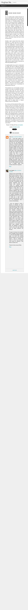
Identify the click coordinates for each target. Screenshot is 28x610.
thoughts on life (16, 127)
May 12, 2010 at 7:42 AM (17, 136)
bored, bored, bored (15, 13)
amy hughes (20, 125)
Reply (10, 166)
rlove (10, 136)
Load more (15, 270)
